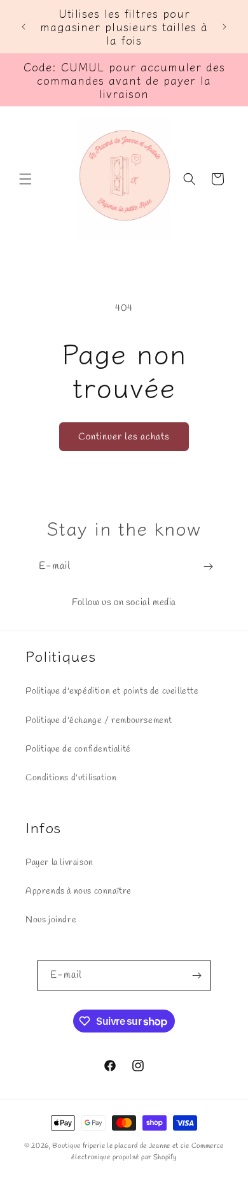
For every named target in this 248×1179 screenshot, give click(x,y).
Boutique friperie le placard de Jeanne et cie (121, 1145)
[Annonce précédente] (24, 27)
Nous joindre (50, 920)
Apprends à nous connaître (78, 891)
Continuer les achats (124, 437)
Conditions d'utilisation (70, 778)
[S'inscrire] (208, 567)
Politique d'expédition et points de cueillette (112, 691)
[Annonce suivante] (224, 27)
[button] (25, 179)
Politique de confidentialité (78, 749)
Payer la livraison (59, 863)
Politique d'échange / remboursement (98, 721)
